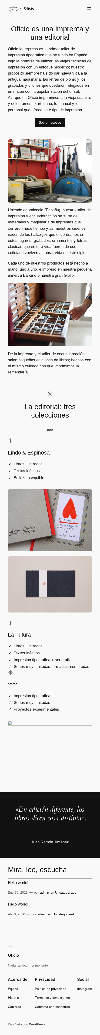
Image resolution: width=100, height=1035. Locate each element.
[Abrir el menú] (89, 8)
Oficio (29, 8)
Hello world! (18, 883)
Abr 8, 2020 (16, 914)
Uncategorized (66, 892)
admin (44, 892)
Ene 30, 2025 (18, 892)
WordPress (37, 1024)
